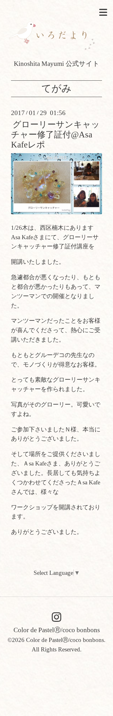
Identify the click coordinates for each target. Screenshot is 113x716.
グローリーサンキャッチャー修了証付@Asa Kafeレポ (55, 135)
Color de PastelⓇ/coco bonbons (56, 630)
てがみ (56, 88)
